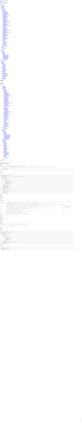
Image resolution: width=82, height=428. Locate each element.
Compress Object (6, 128)
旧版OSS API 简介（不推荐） (3, 60)
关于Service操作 (5, 89)
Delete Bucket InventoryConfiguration (8, 95)
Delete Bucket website (6, 94)
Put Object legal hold (5, 42)
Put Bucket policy (4, 28)
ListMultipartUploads (6, 154)
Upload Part (5, 124)
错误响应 (3, 46)
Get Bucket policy (5, 18)
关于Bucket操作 (3, 10)
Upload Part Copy (5, 44)
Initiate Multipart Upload (5, 39)
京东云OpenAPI (2, 49)
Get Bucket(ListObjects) (5, 16)
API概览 (2, 51)
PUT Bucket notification (3, 2)
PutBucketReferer (4, 69)
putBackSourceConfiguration (7, 134)
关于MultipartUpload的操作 (4, 73)
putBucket (4, 54)
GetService (4, 9)
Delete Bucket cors (5, 11)
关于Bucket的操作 (4, 67)
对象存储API (4, 131)
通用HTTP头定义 (3, 63)
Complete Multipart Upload (7, 115)
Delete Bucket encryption (6, 92)
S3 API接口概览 (3, 6)
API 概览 (4, 141)
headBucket (4, 53)
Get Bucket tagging (5, 21)
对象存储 (4, 159)
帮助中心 (1, 159)
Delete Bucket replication (5, 13)
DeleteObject (5, 151)
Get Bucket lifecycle (5, 20)
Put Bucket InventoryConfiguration (6, 32)
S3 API (1, 4)
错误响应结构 (5, 157)
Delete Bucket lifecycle (5, 14)
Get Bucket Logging (5, 23)
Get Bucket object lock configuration (8, 101)
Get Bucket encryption (6, 98)
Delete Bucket (5, 91)
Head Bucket (5, 103)
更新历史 (3, 50)
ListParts (5, 155)
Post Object (4, 40)
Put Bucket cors (4, 26)
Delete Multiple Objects (5, 35)
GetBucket (4, 68)
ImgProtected (4, 48)
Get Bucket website (5, 19)
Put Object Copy (4, 41)
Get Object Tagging (5, 38)
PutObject (4, 71)
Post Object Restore (5, 45)
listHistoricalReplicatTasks (6, 138)
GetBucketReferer (6, 148)
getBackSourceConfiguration (6, 55)
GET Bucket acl (4, 15)
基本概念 (3, 61)
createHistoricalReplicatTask (6, 57)
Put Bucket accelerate (6, 112)
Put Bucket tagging (5, 31)
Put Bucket (5, 106)
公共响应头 (5, 143)
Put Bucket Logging (6, 113)
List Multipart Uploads (5, 24)
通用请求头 (5, 142)
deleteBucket (4, 52)
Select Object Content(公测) (7, 126)
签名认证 (3, 7)
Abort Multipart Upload (5, 34)
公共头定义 (3, 8)
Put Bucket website (5, 29)
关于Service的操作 (5, 144)
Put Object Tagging (5, 43)
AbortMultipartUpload (5, 76)
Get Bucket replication (6, 99)
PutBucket (5, 146)
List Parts (5, 120)
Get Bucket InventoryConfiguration (6, 22)
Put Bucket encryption (5, 27)
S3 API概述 (3, 5)
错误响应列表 (4, 78)
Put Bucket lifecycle (6, 110)
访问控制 (4, 65)
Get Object (4, 36)
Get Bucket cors (4, 17)
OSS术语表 (4, 140)
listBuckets (5, 133)
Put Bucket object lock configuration (6, 30)
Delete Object (5, 116)
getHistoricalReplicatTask (5, 58)
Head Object (5, 119)
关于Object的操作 (5, 149)
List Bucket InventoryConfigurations (8, 105)
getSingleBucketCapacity (6, 136)
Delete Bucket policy (5, 12)
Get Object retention (5, 37)
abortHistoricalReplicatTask (7, 137)
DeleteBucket (4, 70)
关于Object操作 (3, 33)
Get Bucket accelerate (6, 102)
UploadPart (4, 74)
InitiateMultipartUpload (6, 152)
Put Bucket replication (6, 109)
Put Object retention (6, 123)
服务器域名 (4, 87)
